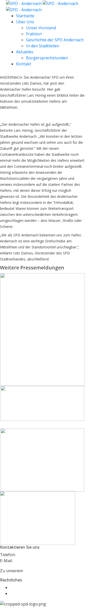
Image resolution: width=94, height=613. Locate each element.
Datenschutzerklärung (31, 593)
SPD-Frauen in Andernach (35, 368)
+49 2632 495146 (32, 554)
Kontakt (23, 64)
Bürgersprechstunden (47, 58)
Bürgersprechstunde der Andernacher (35, 471)
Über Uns (25, 22)
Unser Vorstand (41, 28)
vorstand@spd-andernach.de (40, 560)
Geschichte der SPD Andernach (55, 40)
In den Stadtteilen (42, 46)
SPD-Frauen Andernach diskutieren (33, 400)
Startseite (25, 16)
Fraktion (34, 34)
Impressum (20, 587)
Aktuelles (24, 52)
